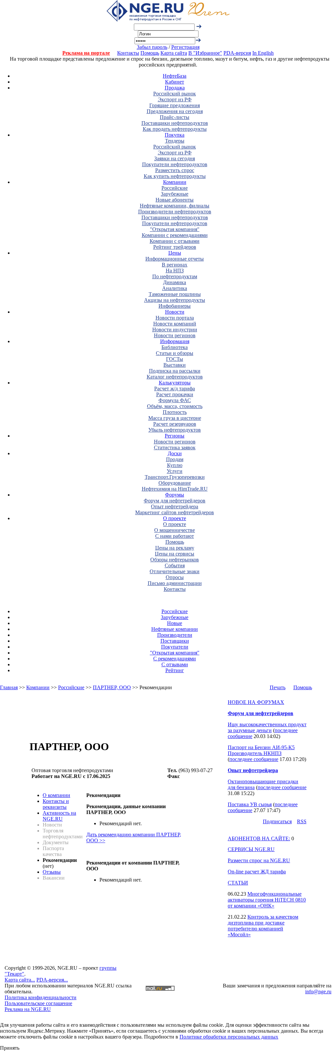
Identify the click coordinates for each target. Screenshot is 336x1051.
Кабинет (174, 82)
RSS (301, 821)
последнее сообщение (253, 759)
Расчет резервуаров (174, 424)
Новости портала (175, 318)
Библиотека (174, 347)
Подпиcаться (277, 821)
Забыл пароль (152, 47)
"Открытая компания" (175, 229)
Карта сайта (173, 53)
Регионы (174, 435)
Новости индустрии (174, 329)
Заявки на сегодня (174, 158)
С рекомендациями (174, 658)
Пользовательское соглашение (38, 1003)
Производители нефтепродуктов (174, 211)
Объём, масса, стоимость (174, 406)
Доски (175, 453)
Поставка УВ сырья (250, 804)
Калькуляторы (175, 382)
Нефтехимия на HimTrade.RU (175, 489)
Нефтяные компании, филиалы (174, 205)
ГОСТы (174, 359)
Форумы (174, 494)
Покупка (174, 135)
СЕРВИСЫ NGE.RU (251, 849)
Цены (174, 253)
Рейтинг (174, 670)
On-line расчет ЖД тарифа (257, 871)
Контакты (128, 53)
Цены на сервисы (174, 553)
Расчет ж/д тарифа (174, 388)
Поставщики (174, 641)
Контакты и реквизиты (56, 804)
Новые (174, 623)
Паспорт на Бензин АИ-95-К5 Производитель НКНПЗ (261, 750)
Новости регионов (175, 335)
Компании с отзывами (175, 241)
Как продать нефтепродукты (175, 129)
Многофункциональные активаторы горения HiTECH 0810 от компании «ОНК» (267, 899)
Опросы (175, 577)
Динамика (174, 282)
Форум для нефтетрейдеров (174, 500)
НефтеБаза (174, 76)
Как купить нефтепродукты (175, 176)
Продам (174, 459)
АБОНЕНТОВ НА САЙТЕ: (259, 838)
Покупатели (174, 647)
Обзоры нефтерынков (174, 559)
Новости (174, 312)
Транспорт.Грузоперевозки (175, 477)
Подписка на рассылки (174, 371)
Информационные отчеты (174, 259)
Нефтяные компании (174, 629)
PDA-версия (237, 53)
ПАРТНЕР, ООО (112, 687)
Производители (174, 635)
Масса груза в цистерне (174, 418)
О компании (56, 795)
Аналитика (174, 288)
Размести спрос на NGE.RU (259, 860)
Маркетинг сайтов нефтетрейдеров (174, 512)
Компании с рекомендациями (175, 235)
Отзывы (52, 872)
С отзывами (174, 664)
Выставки (174, 365)
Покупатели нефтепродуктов (174, 164)
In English (263, 53)
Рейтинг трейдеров (174, 247)
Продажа (175, 87)
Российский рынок (174, 93)
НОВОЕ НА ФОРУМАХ (256, 702)
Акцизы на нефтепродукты (174, 300)
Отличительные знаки (175, 571)
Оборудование (174, 483)
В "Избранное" (205, 53)
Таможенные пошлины (175, 294)
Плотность (175, 412)
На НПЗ (175, 270)
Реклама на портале (86, 53)
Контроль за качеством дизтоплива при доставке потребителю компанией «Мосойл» (263, 925)
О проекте (174, 518)
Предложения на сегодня (175, 111)
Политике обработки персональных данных (228, 1037)
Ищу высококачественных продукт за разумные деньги (267, 727)
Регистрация (185, 47)
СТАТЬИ (238, 883)
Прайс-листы (174, 117)
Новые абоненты (175, 200)
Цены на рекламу (174, 548)
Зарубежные (174, 194)
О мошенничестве (174, 530)
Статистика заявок (175, 447)
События (175, 565)
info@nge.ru (318, 991)
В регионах (174, 264)
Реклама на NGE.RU (28, 1009)
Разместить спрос (174, 170)
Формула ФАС (174, 400)
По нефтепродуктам (174, 276)
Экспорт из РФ (175, 99)
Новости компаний (174, 323)
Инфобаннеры (174, 306)
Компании (174, 182)
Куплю (174, 465)
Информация (174, 341)
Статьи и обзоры (174, 353)
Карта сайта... (20, 980)
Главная (9, 687)
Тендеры (174, 141)
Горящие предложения (174, 105)
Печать (277, 687)
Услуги (174, 471)
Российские (174, 188)
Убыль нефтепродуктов (174, 430)
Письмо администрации (175, 583)
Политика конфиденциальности (40, 997)
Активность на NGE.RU (59, 816)
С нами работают (174, 536)
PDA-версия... (52, 980)
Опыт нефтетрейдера (174, 506)
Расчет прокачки (174, 394)
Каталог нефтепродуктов (175, 377)
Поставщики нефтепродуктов (174, 123)
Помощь (149, 53)
